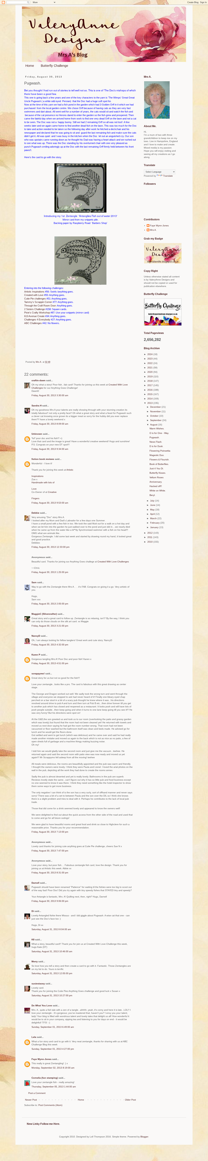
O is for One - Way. (159, 433)
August (154, 424)
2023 (150, 358)
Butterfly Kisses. (158, 473)
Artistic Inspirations (34, 291)
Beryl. (152, 495)
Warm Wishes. (157, 428)
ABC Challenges (33, 323)
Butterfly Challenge (54, 65)
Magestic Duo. (157, 455)
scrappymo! (38, 673)
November (156, 411)
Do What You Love (42, 1005)
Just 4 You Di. (157, 468)
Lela (34, 1037)
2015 (150, 394)
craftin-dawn (39, 380)
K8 (33, 939)
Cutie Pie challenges (35, 298)
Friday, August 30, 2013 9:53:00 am (50, 502)
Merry (35, 961)
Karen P (36, 654)
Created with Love (33, 295)
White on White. (158, 490)
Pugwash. (155, 437)
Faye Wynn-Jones (42, 1059)
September (156, 420)
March (153, 518)
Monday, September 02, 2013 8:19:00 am (53, 1067)
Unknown (37, 434)
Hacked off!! (156, 486)
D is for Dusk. (156, 446)
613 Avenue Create (34, 316)
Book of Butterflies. (159, 464)
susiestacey (38, 983)
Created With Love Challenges (113, 561)
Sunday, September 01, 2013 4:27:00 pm (53, 1049)
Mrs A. (153, 230)
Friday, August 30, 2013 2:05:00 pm (50, 603)
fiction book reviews (43, 459)
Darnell (35, 883)
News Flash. (156, 442)
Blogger (144, 1136)
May (152, 509)
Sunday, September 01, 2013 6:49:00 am (53, 1027)
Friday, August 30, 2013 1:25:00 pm (50, 572)
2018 (150, 381)
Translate (168, 176)
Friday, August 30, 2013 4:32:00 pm (50, 644)
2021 (150, 367)
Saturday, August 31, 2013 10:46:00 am (52, 951)
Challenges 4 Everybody (37, 319)
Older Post (130, 1099)
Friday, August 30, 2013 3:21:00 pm (50, 625)
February (155, 522)
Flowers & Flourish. (159, 459)
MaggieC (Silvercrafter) (44, 614)
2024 (150, 354)
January (154, 527)
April (152, 514)
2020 (150, 372)
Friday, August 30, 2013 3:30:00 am (50, 395)
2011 (150, 537)
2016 (150, 390)
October (154, 416)
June (153, 505)
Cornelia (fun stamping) (45, 1078)
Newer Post (31, 1099)
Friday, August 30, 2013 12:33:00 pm (51, 547)
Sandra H (37, 405)
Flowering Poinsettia (160, 450)
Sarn (34, 582)
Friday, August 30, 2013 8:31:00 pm (50, 872)
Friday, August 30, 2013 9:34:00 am (50, 449)
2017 (150, 385)
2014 (150, 398)
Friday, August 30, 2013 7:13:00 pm (50, 831)
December (156, 407)
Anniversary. (156, 481)
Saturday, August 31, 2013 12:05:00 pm (52, 973)
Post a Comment (37, 1093)
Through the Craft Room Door (40, 305)
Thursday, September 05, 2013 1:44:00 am (54, 1086)
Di (33, 911)
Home (29, 65)
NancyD (36, 636)
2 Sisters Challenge (34, 309)
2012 (150, 533)
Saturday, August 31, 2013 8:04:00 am (51, 929)
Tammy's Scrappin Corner (38, 302)
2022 (150, 363)
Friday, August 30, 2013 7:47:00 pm (50, 850)
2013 (150, 403)
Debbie (35, 513)
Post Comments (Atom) (50, 1105)
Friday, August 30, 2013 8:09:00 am (50, 423)
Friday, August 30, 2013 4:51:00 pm (50, 663)
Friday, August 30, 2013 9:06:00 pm (50, 901)
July (152, 500)
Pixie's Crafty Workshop (37, 312)
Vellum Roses (156, 477)
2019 (150, 376)
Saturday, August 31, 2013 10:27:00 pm (52, 995)
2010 (150, 541)
